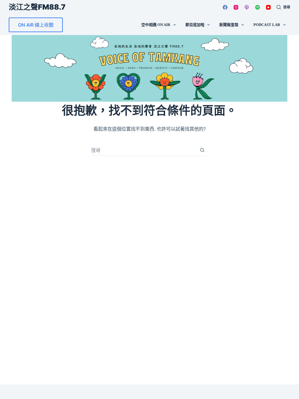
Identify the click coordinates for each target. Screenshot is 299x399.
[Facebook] (225, 7)
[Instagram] (236, 7)
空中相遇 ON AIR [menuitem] (155, 24)
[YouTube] (268, 7)
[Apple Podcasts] (246, 7)
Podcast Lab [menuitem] (266, 24)
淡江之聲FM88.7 (37, 7)
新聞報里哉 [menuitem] (228, 24)
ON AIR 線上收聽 (35, 25)
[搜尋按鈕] (202, 150)
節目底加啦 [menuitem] (194, 24)
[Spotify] (257, 7)
